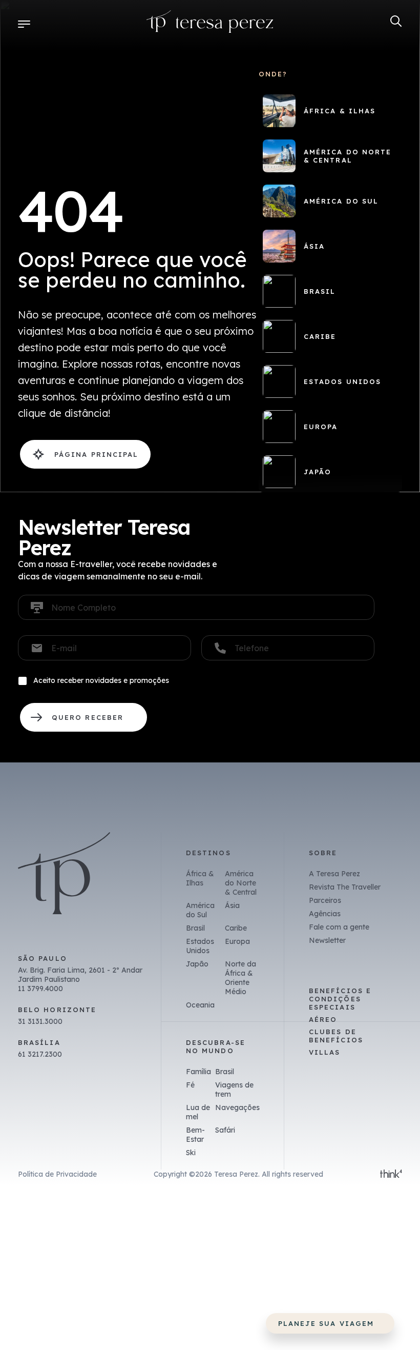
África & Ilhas (200, 878)
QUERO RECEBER (83, 717)
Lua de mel (198, 1112)
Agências (325, 913)
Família (198, 1071)
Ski (191, 1152)
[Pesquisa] (396, 21)
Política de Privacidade (57, 1174)
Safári (225, 1130)
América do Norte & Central (241, 883)
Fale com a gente (339, 927)
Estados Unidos (200, 946)
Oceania (200, 1005)
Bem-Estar (195, 1134)
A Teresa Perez (334, 873)
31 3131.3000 (40, 1021)
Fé (190, 1085)
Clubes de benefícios (336, 1035)
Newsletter (327, 940)
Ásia (232, 905)
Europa (237, 941)
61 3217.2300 (40, 1054)
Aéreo (323, 1019)
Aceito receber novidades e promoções (101, 680)
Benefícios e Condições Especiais (340, 998)
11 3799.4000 (40, 988)
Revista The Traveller (345, 887)
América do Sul (200, 910)
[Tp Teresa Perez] (210, 23)
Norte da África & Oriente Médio (240, 977)
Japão (197, 964)
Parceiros (325, 900)
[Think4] (391, 1175)
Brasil (195, 928)
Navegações (237, 1107)
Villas (324, 1052)
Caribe (236, 928)
